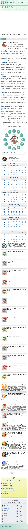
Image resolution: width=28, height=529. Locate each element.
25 (22, 172)
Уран (5, 516)
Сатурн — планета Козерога (14, 461)
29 (8, 167)
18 (22, 170)
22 (14, 172)
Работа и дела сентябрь (9, 490)
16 (16, 170)
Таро (8, 9)
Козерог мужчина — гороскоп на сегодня (15, 347)
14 (11, 170)
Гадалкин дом (14, 2)
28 (11, 174)
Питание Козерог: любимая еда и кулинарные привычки (15, 385)
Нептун (6, 518)
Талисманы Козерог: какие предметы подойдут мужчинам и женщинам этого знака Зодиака (16, 423)
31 (20, 174)
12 (25, 169)
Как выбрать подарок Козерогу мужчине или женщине (15, 405)
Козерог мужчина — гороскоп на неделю (15, 299)
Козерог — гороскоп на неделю (15, 336)
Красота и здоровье (7, 485)
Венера (6, 510)
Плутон (6, 520)
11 (22, 169)
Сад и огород (6, 493)
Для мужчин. (4, 62)
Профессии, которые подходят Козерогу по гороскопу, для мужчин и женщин (16, 394)
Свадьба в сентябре (7, 491)
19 (25, 170)
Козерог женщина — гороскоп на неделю (15, 309)
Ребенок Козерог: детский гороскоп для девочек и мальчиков (16, 414)
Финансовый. (4, 106)
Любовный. (4, 92)
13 (8, 170)
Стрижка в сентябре (8, 486)
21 (11, 172)
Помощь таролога (20, 9)
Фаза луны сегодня (7, 483)
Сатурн (5, 515)
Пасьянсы (12, 9)
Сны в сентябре (6, 495)
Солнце (6, 505)
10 (20, 169)
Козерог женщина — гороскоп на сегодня (15, 356)
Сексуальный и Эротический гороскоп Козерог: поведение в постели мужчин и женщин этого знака (15, 433)
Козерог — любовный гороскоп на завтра (16, 280)
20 (8, 172)
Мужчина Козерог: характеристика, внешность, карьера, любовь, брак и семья (16, 453)
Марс (5, 511)
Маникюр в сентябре (8, 488)
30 (11, 167)
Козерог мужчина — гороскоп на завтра (15, 262)
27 (8, 174)
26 (25, 172)
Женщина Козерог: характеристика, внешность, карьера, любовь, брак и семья (16, 442)
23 (16, 172)
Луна (5, 506)
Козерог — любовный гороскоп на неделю (16, 318)
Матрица (4, 9)
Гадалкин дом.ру (7, 526)
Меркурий (6, 508)
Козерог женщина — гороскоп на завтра (15, 271)
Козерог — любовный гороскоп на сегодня (16, 366)
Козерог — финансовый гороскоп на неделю (16, 328)
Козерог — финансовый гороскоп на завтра (16, 290)
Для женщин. (4, 76)
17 (20, 170)
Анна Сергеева (12, 157)
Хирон (5, 521)
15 (14, 170)
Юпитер (6, 513)
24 (20, 172)
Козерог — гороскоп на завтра (15, 251)
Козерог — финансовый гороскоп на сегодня (16, 375)
